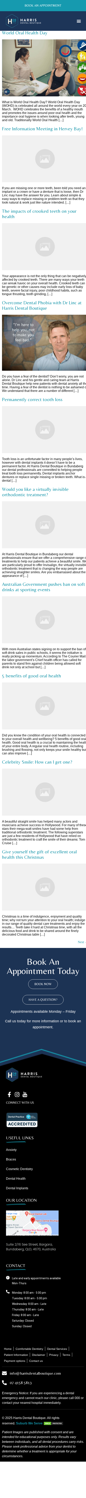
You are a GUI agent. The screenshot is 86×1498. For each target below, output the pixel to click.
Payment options (14, 1360)
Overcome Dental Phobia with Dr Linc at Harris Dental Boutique (42, 305)
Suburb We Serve (29, 1423)
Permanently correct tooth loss (32, 399)
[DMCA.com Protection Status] (53, 1423)
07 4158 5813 (21, 1382)
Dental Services (57, 1348)
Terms (66, 1354)
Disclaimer (38, 1354)
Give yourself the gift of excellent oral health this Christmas (39, 854)
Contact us (36, 1360)
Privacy (53, 1354)
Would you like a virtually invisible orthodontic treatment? (35, 491)
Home (8, 1348)
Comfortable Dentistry (29, 1348)
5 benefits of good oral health (31, 675)
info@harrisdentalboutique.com (35, 1373)
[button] (78, 21)
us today (19, 1021)
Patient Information (16, 1354)
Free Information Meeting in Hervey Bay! (42, 128)
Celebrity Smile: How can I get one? (37, 762)
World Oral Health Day (24, 32)
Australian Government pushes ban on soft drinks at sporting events (43, 586)
